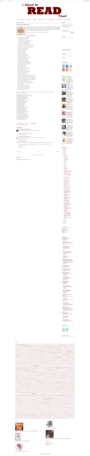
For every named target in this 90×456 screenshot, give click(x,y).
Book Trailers (62, 352)
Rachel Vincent (28, 392)
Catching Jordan (22, 355)
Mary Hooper (50, 383)
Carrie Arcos (62, 354)
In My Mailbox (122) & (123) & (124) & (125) (67, 204)
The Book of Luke (27, 405)
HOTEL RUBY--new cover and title (68, 313)
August (65, 160)
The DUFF (57, 406)
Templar (63, 403)
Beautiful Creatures (72, 349)
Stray (44, 401)
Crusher (46, 358)
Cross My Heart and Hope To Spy (37, 358)
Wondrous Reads (66, 303)
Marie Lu (36, 383)
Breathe (73, 352)
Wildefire (44, 417)
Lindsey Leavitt (17, 381)
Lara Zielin (48, 379)
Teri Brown (70, 403)
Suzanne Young (65, 312)
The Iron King (19, 408)
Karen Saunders (64, 376)
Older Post (57, 151)
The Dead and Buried (36, 406)
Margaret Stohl (29, 383)
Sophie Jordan (38, 399)
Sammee (48, 444)
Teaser (61, 403)
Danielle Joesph (36, 359)
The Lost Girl (70, 408)
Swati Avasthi (64, 402)
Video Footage (38, 415)
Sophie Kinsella (42, 399)
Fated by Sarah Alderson (67, 187)
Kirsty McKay (47, 378)
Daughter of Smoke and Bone (59, 359)
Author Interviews (50, 19)
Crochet (32, 358)
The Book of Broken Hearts (21, 405)
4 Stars (20, 344)
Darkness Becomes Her (53, 359)
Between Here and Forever (21, 351)
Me (15, 384)
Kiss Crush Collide (51, 378)
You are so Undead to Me (48, 418)
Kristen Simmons (17, 379)
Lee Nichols (38, 380)
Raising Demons (46, 392)
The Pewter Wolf (65, 238)
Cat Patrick (18, 355)
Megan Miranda (27, 384)
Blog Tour (70, 351)
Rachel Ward (32, 392)
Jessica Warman (54, 374)
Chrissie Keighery (17, 356)
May (64, 164)
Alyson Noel (25, 346)
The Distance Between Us (48, 406)
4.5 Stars (23, 344)
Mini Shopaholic (45, 385)
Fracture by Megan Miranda (66, 211)
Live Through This (50, 381)
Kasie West (16, 377)
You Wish (56, 418)
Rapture (64, 392)
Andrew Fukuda (50, 347)
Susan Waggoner (21, 402)
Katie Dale (43, 377)
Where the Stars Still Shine (23, 417)
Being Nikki (61, 350)
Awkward (43, 349)
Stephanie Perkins (56, 400)
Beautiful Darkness (17, 350)
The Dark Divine (24, 406)
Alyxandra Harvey (29, 346)
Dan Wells (16, 359)
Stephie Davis (69, 400)
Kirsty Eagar (44, 378)
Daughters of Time (65, 359)
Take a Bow (31, 403)
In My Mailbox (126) (67, 189)
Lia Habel (52, 380)
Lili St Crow (57, 380)
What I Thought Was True (25, 416)
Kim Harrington (25, 378)
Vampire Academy (19, 415)
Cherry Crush (68, 355)
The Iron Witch (31, 408)
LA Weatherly (36, 379)
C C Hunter (63, 353)
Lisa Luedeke (30, 381)
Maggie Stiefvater (62, 382)
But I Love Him (60, 353)
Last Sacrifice (56, 379)
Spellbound (58, 399)
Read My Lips (69, 392)
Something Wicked (22, 399)
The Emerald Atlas (60, 406)
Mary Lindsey (53, 383)
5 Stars (26, 344)
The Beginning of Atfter (63, 404)
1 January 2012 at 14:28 (22, 134)
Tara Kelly (55, 403)
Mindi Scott (37, 385)
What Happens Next (19, 416)
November (65, 156)
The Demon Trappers (42, 406)
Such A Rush (52, 401)
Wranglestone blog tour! (66, 266)
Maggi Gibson (58, 382)
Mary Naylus (57, 383)
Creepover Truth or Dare (24, 358)
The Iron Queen (27, 408)
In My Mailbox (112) (69, 119)
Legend (43, 380)
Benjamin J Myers (65, 350)
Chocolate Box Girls (72, 355)
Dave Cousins (69, 359)
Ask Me (22, 349)
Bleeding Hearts (55, 351)
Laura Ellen (59, 379)
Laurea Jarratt (71, 379)
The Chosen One (65, 405)
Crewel (30, 358)
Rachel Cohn (18, 392)
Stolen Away (73, 400)
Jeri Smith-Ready (28, 374)
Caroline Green (59, 354)
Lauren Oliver (27, 380)
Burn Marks (53, 353)
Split (74, 399)
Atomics (25, 349)
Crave (20, 358)
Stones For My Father (18, 401)
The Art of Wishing (54, 404)
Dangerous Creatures (20, 359)
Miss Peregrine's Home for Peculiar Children (57, 385)
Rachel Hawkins (23, 392)
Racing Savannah (36, 392)
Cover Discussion (47, 357)
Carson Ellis (72, 354)
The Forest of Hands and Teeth (26, 407)
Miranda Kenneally (49, 385)
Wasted (53, 415)
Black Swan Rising (44, 351)
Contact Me (29, 19)
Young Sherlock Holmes (65, 418)
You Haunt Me (53, 418)
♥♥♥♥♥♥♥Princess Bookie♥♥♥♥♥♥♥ (66, 282)
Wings (56, 417)
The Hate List (53, 407)
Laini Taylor (39, 379)
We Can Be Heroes (57, 415)
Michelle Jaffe (21, 385)
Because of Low (36, 350)
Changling (56, 355)
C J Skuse (16, 354)
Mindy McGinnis (41, 385)
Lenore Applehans (46, 380)
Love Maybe (32, 382)
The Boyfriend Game (32, 405)
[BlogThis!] (32, 123)
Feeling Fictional (65, 246)
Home (18, 19)
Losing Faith (70, 381)
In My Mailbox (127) (67, 180)
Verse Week (32, 415)
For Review (35, 366)
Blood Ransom (24, 352)
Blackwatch (48, 351)
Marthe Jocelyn (46, 383)
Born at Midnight (66, 352)
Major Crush (71, 382)
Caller (25, 354)
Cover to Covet (55, 357)
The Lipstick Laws (67, 408)
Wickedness (41, 417)
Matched (63, 383)
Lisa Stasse (46, 381)
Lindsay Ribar (68, 380)
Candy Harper (27, 354)
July (30, 376)
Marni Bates (42, 383)
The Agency (44, 404)
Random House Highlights (51, 392)
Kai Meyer (50, 376)
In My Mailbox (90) (69, 132)
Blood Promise (20, 352)
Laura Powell (67, 379)
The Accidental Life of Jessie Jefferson (38, 404)
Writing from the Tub (66, 285)
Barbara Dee (59, 349)
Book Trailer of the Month (57, 352)
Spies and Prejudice (64, 399)
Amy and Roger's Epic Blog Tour (47, 346)
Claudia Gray (61, 356)
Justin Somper (46, 376)
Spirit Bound (71, 399)
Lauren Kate (19, 380)
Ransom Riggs (61, 392)
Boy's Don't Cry (70, 352)
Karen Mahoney (60, 376)
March (65, 167)
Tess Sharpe (73, 403)
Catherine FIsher (39, 355)
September (65, 159)
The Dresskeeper (53, 406)
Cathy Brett (42, 355)
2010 (64, 221)
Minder (35, 385)
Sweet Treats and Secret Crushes (70, 402)
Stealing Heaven (48, 400)
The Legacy (54, 408)
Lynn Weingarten (54, 382)
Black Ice (40, 351)
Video (35, 415)
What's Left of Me (52, 416)
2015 (64, 150)
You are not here (43, 418)
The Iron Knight (23, 408)
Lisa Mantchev (34, 381)
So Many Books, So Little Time (24, 136)
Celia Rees (53, 355)
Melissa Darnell (36, 384)
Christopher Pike (46, 356)
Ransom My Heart (57, 392)
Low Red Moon (47, 382)
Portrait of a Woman (66, 307)
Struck (45, 401)
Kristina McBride (33, 379)
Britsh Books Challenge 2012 (41, 353)
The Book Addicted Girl (67, 269)
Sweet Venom (17, 403)
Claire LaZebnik (54, 356)
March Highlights (25, 383)
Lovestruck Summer (39, 382)
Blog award (66, 351)
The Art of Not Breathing (49, 404)
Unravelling (48, 414)
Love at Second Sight (28, 382)
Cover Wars (60, 357)
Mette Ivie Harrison (56, 384)
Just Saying (43, 376)
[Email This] (31, 123)
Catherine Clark (34, 355)
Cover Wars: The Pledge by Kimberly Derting (67, 213)
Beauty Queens (32, 350)
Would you (22, 418)
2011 (64, 220)
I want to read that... (67, 183)
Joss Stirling (63, 375)
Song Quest (30, 399)
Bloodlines (29, 352)
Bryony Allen (49, 353)
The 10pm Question (21, 404)
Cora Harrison (32, 357)
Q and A (66, 391)
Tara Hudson (52, 403)
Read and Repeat (65, 316)
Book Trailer (51, 352)
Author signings (37, 349)
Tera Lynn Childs (66, 403)
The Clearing (69, 405)
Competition (19, 357)
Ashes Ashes (19, 349)
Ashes (16, 349)
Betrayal (71, 350)
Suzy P (50, 402)
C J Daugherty (67, 353)
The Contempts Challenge (18, 406)
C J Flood (70, 353)
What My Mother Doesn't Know (40, 416)
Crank (72, 357)
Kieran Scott (73, 377)
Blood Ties (27, 352)
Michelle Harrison (72, 384)
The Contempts (73, 405)
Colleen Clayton (73, 356)
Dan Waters (73, 358)
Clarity (57, 356)
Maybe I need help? (72, 383)
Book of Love (44, 352)
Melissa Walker (47, 384)
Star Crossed (33, 400)
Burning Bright (56, 353)
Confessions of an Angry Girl (24, 357)
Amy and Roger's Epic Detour (56, 346)
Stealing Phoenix (52, 400)
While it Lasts (31, 417)
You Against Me (39, 418)
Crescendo (28, 358)
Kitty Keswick (65, 378)
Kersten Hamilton (66, 377)
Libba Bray (54, 380)
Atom (23, 349)
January (65, 169)
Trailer (41, 413)
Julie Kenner (20, 376)
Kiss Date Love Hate (56, 378)
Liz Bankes (53, 381)
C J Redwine (73, 353)
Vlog (40, 415)
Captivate (31, 354)
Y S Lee (29, 418)
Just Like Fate (37, 376)
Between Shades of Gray (28, 351)
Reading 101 (73, 392)
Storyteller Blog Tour (31, 401)
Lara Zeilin (45, 379)
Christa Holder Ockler (23, 356)
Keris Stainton (61, 377)
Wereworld (70, 415)
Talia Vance (34, 403)
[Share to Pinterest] (35, 123)
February (65, 168)
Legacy (41, 380)
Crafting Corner (69, 357)
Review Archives (42, 19)
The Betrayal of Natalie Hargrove (70, 404)
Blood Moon (16, 352)
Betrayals (73, 350)
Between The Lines (33, 351)
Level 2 (50, 380)
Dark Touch (48, 359)
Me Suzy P (17, 384)
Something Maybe (17, 399)
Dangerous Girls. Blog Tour (30, 359)
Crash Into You (17, 358)
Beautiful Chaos (68, 349)
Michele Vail (68, 384)
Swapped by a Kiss (60, 402)
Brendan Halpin (20, 353)
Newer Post (19, 151)
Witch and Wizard (65, 417)
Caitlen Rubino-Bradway (21, 354)
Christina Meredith (37, 356)
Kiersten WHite (17, 378)
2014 (64, 151)
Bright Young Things (28, 353)
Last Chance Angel (52, 379)
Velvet (22, 415)
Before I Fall (44, 350)
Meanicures (20, 384)
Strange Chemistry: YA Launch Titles (67, 182)
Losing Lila (73, 381)
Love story (36, 382)
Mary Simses (60, 383)
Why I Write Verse (38, 417)
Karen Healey (56, 376)
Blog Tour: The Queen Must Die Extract (69, 112)
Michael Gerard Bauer (63, 384)
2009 (64, 223)
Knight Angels (69, 378)
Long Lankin (67, 381)
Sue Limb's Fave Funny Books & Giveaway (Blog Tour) (67, 198)
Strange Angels (36, 401)
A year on (64, 317)
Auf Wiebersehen (28, 349)
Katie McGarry (50, 377)
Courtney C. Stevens (37, 357)
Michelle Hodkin (17, 385)
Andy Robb (58, 347)
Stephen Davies (61, 400)
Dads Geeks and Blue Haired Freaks (63, 358)
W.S (41, 415)
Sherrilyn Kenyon (46, 397)
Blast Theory (51, 351)
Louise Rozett (24, 382)
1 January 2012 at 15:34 (22, 145)
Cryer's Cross (49, 358)
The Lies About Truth (62, 408)
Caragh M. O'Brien (45, 354)
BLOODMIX (32, 352)
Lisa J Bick (27, 381)
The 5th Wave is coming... (30, 404)
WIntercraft (61, 417)
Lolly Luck (64, 381)
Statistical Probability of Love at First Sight (40, 400)
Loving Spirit (43, 382)
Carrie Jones (66, 354)
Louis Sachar (20, 382)
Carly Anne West (49, 354)
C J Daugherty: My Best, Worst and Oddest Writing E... (67, 192)
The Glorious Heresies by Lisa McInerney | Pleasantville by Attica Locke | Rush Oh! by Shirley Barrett (68, 309)
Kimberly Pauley (34, 378)
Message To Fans (51, 384)
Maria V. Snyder (33, 383)
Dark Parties (43, 359)
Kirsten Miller (41, 378)
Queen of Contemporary (67, 290)
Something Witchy (27, 399)
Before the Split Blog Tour (53, 350)
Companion (16, 357)
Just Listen (40, 376)
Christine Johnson (41, 356)
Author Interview (33, 349)
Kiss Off (63, 378)
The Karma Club (46, 408)
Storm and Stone (27, 401)
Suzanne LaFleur (39, 402)
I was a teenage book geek (26, 440)
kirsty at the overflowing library (24, 129)
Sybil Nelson (20, 403)
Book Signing (47, 352)
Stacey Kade (23, 400)
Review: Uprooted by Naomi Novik (68, 320)
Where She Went (17, 417)
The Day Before (32, 406)
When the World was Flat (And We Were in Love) (65, 416)
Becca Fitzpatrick (40, 350)
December (65, 155)
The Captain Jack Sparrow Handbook (44, 405)
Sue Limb (55, 401)
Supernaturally (64, 401)
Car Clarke (33, 354)
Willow (55, 417)
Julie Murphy (24, 376)
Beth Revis (68, 350)
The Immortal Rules (65, 407)
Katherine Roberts (29, 377)
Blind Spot (58, 351)
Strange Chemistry (41, 401)
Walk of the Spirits (50, 415)
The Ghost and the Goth (33, 407)
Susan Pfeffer (17, 402)
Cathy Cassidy (46, 355)
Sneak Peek (50, 398)
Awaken (41, 349)
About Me (23, 19)
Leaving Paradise (32, 380)
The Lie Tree (57, 408)
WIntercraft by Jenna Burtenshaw (69, 85)
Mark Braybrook (39, 383)
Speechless (55, 399)
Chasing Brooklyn (64, 355)
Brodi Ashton (46, 353)
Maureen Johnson (66, 383)
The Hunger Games (57, 407)
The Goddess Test (39, 407)
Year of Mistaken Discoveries (33, 418)
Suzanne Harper (30, 402)
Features (35, 19)
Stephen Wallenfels (65, 400)
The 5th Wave (25, 404)
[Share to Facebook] (34, 123)
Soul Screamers (51, 399)
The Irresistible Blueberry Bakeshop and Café (38, 408)
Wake (43, 415)
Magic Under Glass (67, 382)
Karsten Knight (73, 376)
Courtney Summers (42, 357)
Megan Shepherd (32, 384)
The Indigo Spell (70, 407)
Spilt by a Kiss (68, 399)
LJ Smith (56, 381)
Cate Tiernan (26, 355)
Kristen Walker (24, 379)
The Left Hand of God (50, 408)
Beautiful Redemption (27, 350)
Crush (44, 358)
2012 (64, 154)
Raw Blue (66, 392)
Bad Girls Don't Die (50, 349)
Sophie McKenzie (46, 399)
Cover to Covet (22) (66, 188)
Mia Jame (59, 384)
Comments (65, 58)
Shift (50, 397)
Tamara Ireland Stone (38, 403)
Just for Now (33, 376)
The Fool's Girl (20, 407)
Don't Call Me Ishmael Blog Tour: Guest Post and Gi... (67, 215)
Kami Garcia (53, 376)
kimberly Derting (29, 378)
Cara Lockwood (37, 354)
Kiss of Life (60, 378)
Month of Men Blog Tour (72, 385)
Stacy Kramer (26, 400)
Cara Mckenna (40, 354)
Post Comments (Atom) (40, 154)
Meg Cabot (23, 384)
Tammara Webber (43, 403)
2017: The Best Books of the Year (67, 296)
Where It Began (73, 416)
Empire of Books (65, 265)
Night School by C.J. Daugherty (67, 206)
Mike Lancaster (25, 385)
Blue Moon (38, 352)
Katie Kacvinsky (47, 377)
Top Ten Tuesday (33, 413)
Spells (61, 399)
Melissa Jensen (40, 384)
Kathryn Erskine (33, 377)
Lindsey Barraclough (72, 380)
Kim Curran (21, 378)
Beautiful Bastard (64, 349)
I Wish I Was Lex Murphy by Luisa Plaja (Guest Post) (67, 172)
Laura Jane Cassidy (63, 379)
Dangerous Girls (25, 359)
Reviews (33, 393)
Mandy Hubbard (20, 383)
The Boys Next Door (37, 405)
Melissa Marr (43, 384)
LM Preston (58, 381)
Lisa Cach (21, 381)
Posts (64, 56)
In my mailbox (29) (69, 138)
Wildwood (47, 417)
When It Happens (57, 416)
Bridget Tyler (24, 353)
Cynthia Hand (57, 358)
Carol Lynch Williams (54, 354)
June (65, 163)
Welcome (67, 415)
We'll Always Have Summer (63, 415)
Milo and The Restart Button (30, 385)
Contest (29, 357)
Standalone (30, 400)
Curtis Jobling (53, 358)
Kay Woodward (54, 377)
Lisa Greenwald (24, 381)
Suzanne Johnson (34, 402)
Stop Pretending (23, 401)
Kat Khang (19, 377)
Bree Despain (17, 353)
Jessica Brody (40, 374)
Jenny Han (19, 374)
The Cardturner (51, 405)
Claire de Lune (50, 356)
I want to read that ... (69, 91)
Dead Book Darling (66, 319)
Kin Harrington (37, 378)
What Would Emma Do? (47, 416)
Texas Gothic (16, 404)
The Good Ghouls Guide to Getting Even (46, 407)
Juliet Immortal (27, 376)
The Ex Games (69, 406)
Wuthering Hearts (25, 418)
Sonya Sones (34, 399)
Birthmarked (37, 351)
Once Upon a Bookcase (67, 251)
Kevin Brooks (69, 377)
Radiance (39, 392)
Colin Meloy (69, 356)
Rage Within (42, 392)
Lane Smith (42, 379)
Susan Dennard (73, 401)
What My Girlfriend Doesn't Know (33, 416)
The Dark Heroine (28, 406)
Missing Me (64, 385)
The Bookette (47, 26)
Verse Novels (28, 415)
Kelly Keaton (57, 377)
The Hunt (61, 407)
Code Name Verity (65, 356)
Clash (58, 356)
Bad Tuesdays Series (55, 349)
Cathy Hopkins (50, 355)
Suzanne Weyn (43, 402)
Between (16, 351)
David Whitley (73, 359)
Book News (41, 352)
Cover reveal (51, 357)
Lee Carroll (35, 380)
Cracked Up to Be (64, 357)
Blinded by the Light (62, 351)
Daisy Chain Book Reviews (67, 259)
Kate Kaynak (25, 377)
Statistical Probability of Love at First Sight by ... (67, 175)
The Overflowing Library (67, 242)
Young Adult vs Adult (59, 418)
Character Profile (60, 355)
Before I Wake (48, 350)
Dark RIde (46, 359)
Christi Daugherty (28, 356)
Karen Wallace (69, 376)
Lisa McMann (38, 381)
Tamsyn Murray (48, 403)
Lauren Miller (23, 380)
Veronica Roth (25, 415)
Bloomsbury (35, 352)
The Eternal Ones (65, 406)
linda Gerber (64, 380)
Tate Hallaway (58, 403)
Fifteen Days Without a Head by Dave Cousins (67, 195)
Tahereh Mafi (28, 403)
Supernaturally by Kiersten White (66, 200)
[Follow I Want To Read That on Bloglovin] (66, 50)
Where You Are (28, 417)
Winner (59, 417)
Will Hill (49, 417)
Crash (74, 357)
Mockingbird (67, 385)
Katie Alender (36, 377)
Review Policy (59, 19)
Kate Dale (22, 377)
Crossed (43, 358)
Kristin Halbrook (28, 379)
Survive (70, 401)
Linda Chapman (61, 380)
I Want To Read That (50, 443)
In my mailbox (34, 371)
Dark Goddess (39, 359)
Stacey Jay (20, 400)
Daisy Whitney (70, 358)
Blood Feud (73, 351)
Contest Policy (67, 19)
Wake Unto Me (46, 415)
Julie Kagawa (17, 376)
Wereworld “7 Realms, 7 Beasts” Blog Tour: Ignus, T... (67, 208)
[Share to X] (33, 123)
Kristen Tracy (21, 379)
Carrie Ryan (69, 354)
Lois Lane (62, 381)
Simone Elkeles (17, 398)
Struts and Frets (48, 401)
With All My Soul (69, 417)
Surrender (67, 401)
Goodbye (64, 239)
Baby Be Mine (46, 349)
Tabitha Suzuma (25, 403)
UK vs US (19, 414)
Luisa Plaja (50, 382)
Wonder (72, 417)
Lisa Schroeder (42, 381)
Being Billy (58, 350)
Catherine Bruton (30, 355)
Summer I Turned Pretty (59, 401)
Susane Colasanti (25, 402)
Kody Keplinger (73, 378)
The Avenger (58, 404)
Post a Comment (20, 147)
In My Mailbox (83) (69, 125)
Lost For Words (17, 382)
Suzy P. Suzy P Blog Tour (55, 402)
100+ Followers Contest (69, 98)
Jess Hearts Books (66, 272)
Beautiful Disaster (22, 350)
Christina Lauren (32, 356)
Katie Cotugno (40, 377)
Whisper (34, 417)
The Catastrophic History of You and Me (58, 405)
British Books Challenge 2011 (34, 353)
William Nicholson (52, 417)
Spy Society (16, 400)
